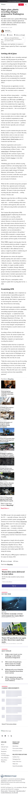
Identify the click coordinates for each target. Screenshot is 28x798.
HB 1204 (11, 293)
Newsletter (3, 751)
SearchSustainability (18, 766)
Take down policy (20, 791)
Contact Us (4, 749)
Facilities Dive (16, 757)
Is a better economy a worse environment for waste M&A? (13, 615)
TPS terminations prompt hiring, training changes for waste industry (14, 678)
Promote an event (17, 750)
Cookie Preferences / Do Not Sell (9, 792)
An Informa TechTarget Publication (14, 1)
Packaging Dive (16, 759)
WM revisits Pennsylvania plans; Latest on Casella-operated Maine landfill (13, 663)
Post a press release (11, 724)
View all (3, 724)
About (2, 744)
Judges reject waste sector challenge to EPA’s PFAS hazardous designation (13, 655)
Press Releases (5, 757)
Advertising (15, 746)
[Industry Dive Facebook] (5, 735)
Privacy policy (4, 791)
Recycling (10, 564)
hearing (13, 158)
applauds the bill (5, 214)
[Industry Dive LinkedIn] (2, 735)
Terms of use (12, 791)
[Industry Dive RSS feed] (11, 735)
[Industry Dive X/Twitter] (8, 735)
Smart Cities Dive (17, 761)
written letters (4, 151)
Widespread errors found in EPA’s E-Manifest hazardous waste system (14, 671)
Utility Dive (15, 763)
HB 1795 (8, 57)
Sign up (21, 4)
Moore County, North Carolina (11, 139)
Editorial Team (4, 747)
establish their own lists (8, 68)
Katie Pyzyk (7, 30)
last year (3, 80)
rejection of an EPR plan (14, 532)
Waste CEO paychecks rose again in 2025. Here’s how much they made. (14, 640)
